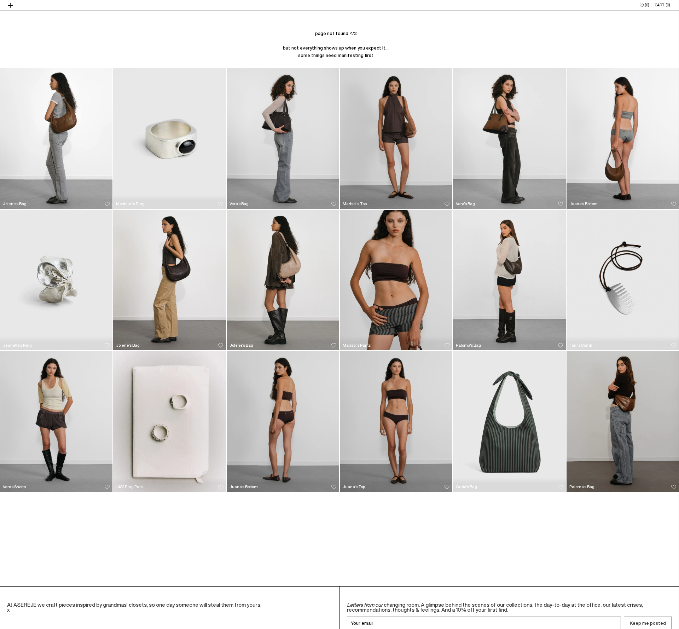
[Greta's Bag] (509, 421)
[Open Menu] (11, 5)
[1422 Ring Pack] (169, 421)
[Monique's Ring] (169, 138)
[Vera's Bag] (283, 138)
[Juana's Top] (396, 421)
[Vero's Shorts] (56, 421)
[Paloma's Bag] (509, 280)
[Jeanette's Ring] (56, 280)
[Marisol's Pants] (396, 280)
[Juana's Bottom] (623, 138)
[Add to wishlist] (107, 203)
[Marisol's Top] (396, 138)
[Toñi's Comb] (623, 280)
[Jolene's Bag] (56, 138)
